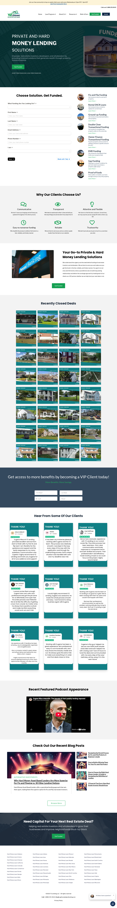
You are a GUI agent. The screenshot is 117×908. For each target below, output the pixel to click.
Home (40, 14)
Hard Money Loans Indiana (40, 854)
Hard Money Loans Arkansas (14, 860)
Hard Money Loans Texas (90, 870)
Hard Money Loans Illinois (14, 880)
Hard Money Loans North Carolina (67, 873)
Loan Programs (50, 14)
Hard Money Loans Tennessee (92, 866)
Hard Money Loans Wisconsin (92, 882)
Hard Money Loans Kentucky (40, 863)
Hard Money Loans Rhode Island (92, 857)
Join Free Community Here (58, 4)
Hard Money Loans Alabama (14, 854)
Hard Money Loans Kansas (40, 860)
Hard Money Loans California (15, 862)
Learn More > (92, 101)
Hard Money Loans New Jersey (66, 863)
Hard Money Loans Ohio (64, 876)
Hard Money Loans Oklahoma (66, 879)
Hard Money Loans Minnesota (41, 879)
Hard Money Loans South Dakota (93, 863)
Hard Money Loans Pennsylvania (92, 854)
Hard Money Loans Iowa (39, 857)
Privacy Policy (58, 900)
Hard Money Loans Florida (14, 871)
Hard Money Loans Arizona (14, 857)
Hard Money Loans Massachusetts (42, 873)
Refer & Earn (84, 14)
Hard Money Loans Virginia (91, 876)
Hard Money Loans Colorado (14, 865)
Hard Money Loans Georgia (14, 874)
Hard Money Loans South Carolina (93, 860)
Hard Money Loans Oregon (65, 882)
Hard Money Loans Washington (92, 879)
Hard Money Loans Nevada (65, 860)
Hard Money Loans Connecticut (15, 868)
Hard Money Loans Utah (90, 873)
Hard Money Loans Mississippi (41, 882)
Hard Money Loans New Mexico (66, 866)
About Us (62, 14)
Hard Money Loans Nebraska (66, 857)
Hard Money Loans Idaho (13, 877)
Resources (72, 14)
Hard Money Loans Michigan (40, 876)
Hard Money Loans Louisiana (40, 866)
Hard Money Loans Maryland (40, 870)
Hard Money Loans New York (66, 870)
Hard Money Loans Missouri (65, 854)
